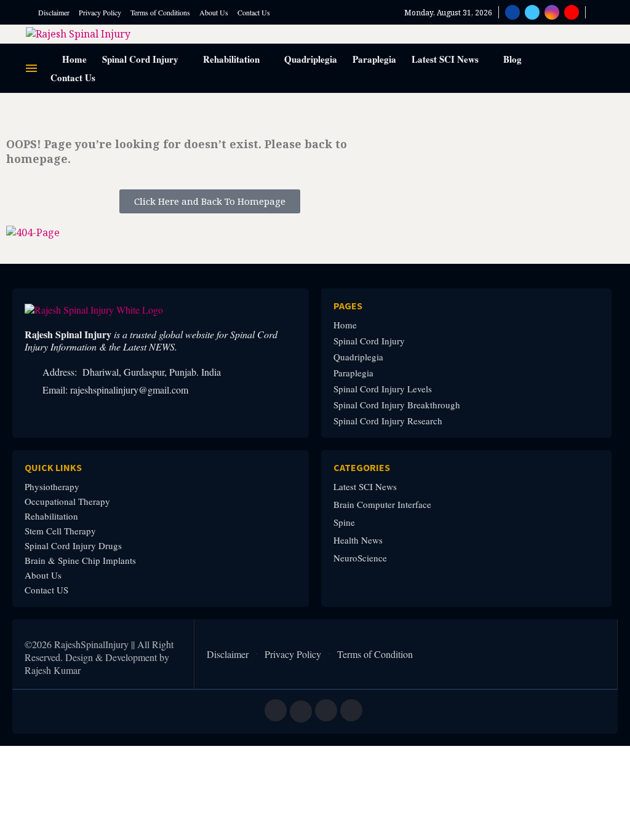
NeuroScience (360, 558)
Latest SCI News (445, 59)
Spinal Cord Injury (140, 59)
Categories (361, 467)
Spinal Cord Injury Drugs (73, 545)
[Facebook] (512, 12)
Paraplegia (374, 59)
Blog (512, 59)
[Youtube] (571, 12)
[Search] (598, 12)
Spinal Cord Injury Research (387, 421)
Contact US (46, 590)
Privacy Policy (100, 12)
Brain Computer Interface (382, 504)
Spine (344, 522)
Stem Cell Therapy (60, 531)
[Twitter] (532, 12)
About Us (213, 12)
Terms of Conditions (160, 12)
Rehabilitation (231, 59)
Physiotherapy (52, 486)
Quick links (53, 467)
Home (73, 59)
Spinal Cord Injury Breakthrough (396, 405)
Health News (358, 540)
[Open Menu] (31, 68)
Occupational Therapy (67, 501)
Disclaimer (54, 12)
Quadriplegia (310, 59)
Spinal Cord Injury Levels (382, 389)
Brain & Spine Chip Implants (80, 560)
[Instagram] (551, 12)
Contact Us (253, 12)
